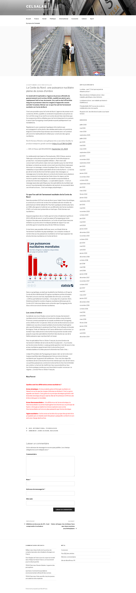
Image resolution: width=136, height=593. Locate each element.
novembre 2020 (85, 211)
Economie (75, 19)
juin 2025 (82, 142)
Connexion (64, 550)
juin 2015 (82, 329)
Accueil (28, 19)
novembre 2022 (85, 177)
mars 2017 (83, 295)
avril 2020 (83, 225)
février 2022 (83, 194)
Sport (92, 19)
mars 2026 (83, 131)
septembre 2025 (85, 135)
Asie (30, 428)
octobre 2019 (84, 239)
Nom (28, 479)
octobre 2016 (84, 309)
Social (44, 19)
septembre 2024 (85, 152)
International (63, 19)
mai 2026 (82, 128)
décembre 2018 (84, 256)
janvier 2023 (83, 173)
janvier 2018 (83, 274)
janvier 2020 (83, 229)
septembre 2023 (85, 163)
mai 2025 (82, 145)
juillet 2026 (83, 124)
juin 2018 (82, 263)
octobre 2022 (84, 180)
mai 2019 (82, 246)
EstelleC (48, 85)
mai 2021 (82, 208)
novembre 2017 (84, 281)
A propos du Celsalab (33, 23)
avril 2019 (83, 250)
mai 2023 (82, 170)
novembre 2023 (85, 159)
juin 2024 (82, 156)
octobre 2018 (84, 260)
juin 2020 (82, 218)
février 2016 (83, 322)
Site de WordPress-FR (68, 560)
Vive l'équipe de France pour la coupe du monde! (40, 557)
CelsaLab (36, 6)
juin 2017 (82, 288)
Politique (53, 19)
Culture (84, 19)
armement (33, 430)
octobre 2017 (84, 284)
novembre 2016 (84, 305)
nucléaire (54, 430)
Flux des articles (67, 553)
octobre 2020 (84, 215)
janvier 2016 (83, 326)
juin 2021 (82, 204)
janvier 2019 (83, 253)
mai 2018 (82, 267)
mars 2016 (83, 319)
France (36, 19)
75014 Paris (29, 565)
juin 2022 (82, 187)
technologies (51, 428)
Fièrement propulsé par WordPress (36, 588)
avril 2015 (83, 333)
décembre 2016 (84, 302)
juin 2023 (82, 166)
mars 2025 (83, 149)
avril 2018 (83, 270)
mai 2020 (83, 222)
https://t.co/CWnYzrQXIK (62, 144)
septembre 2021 (85, 201)
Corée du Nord (43, 430)
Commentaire (31, 454)
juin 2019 (82, 243)
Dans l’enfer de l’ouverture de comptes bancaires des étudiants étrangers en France (40, 552)
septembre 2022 (85, 183)
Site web (29, 499)
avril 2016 (83, 315)
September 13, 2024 (60, 149)
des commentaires (68, 557)
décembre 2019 (84, 232)
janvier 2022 (83, 197)
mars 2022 (83, 190)
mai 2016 (82, 312)
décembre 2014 (84, 336)
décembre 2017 (84, 277)
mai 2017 (82, 291)
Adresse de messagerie (35, 489)
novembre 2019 (84, 236)
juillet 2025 (83, 138)
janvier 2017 (83, 298)
